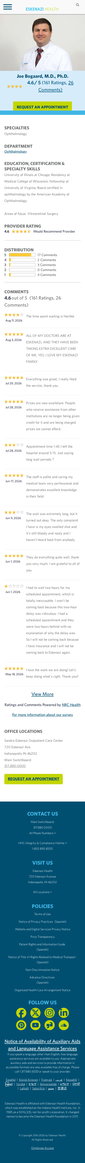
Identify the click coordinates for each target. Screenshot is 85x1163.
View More (42, 694)
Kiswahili (71, 1080)
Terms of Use (42, 914)
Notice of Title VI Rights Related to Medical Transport (42, 957)
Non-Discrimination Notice (43, 970)
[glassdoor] (49, 1025)
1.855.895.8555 (42, 849)
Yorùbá (20, 1084)
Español (10, 1080)
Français (46, 1080)
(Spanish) (60, 922)
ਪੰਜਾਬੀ (76, 1084)
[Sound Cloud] (64, 1025)
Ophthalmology (15, 151)
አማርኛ (64, 1084)
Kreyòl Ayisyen (28, 1080)
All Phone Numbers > (42, 833)
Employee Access (42, 1148)
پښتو (51, 1088)
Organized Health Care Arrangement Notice (42, 990)
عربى (59, 1080)
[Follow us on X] (35, 1013)
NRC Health (71, 704)
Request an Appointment (42, 107)
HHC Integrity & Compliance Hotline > (42, 843)
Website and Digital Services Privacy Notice (42, 929)
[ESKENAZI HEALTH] (42, 9)
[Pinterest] (21, 1025)
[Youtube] (35, 1025)
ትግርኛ (32, 1084)
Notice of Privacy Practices (36, 922)
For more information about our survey (42, 714)
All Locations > (42, 892)
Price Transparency (43, 937)
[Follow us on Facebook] (21, 1013)
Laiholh (24, 1088)
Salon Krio (38, 1088)
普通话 (62, 1088)
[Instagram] (49, 1013)
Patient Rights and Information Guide (42, 944)
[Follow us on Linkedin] (64, 1013)
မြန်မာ (9, 1084)
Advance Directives (41, 977)
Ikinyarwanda (48, 1084)
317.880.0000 (15, 766)
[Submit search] (78, 4)
